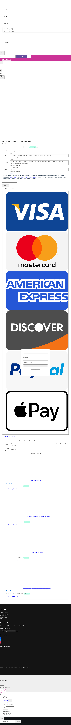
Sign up (41, 372)
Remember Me (28, 362)
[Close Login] (2, 676)
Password (25, 357)
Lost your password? (35, 369)
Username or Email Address (29, 352)
